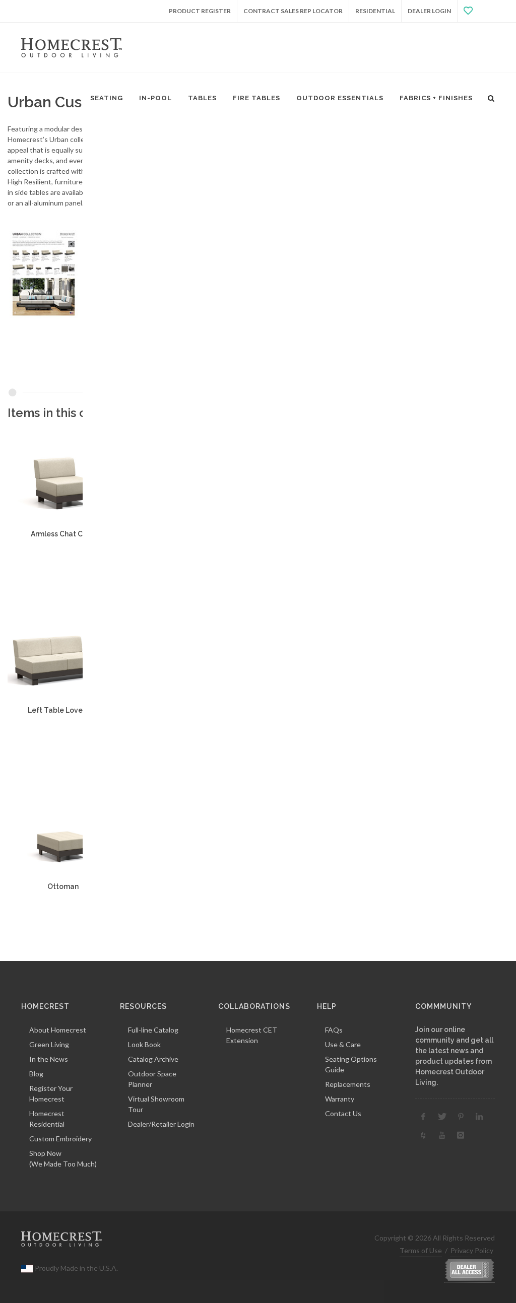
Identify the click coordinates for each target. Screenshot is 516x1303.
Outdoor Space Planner (152, 1078)
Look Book (144, 1044)
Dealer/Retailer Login (161, 1124)
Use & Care (343, 1044)
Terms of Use (421, 1250)
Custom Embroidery (60, 1138)
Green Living (49, 1044)
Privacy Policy (471, 1250)
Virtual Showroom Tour (156, 1104)
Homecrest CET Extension (251, 1035)
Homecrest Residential (46, 1118)
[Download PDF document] (78, 273)
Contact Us (343, 1113)
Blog (36, 1073)
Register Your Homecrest (51, 1093)
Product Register (200, 11)
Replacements (347, 1084)
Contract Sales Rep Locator (293, 11)
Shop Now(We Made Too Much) (63, 1158)
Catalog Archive (153, 1059)
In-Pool (155, 98)
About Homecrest (57, 1029)
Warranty (339, 1098)
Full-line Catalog (153, 1029)
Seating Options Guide (351, 1064)
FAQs (334, 1029)
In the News (48, 1059)
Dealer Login (429, 11)
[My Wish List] (476, 11)
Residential (375, 11)
